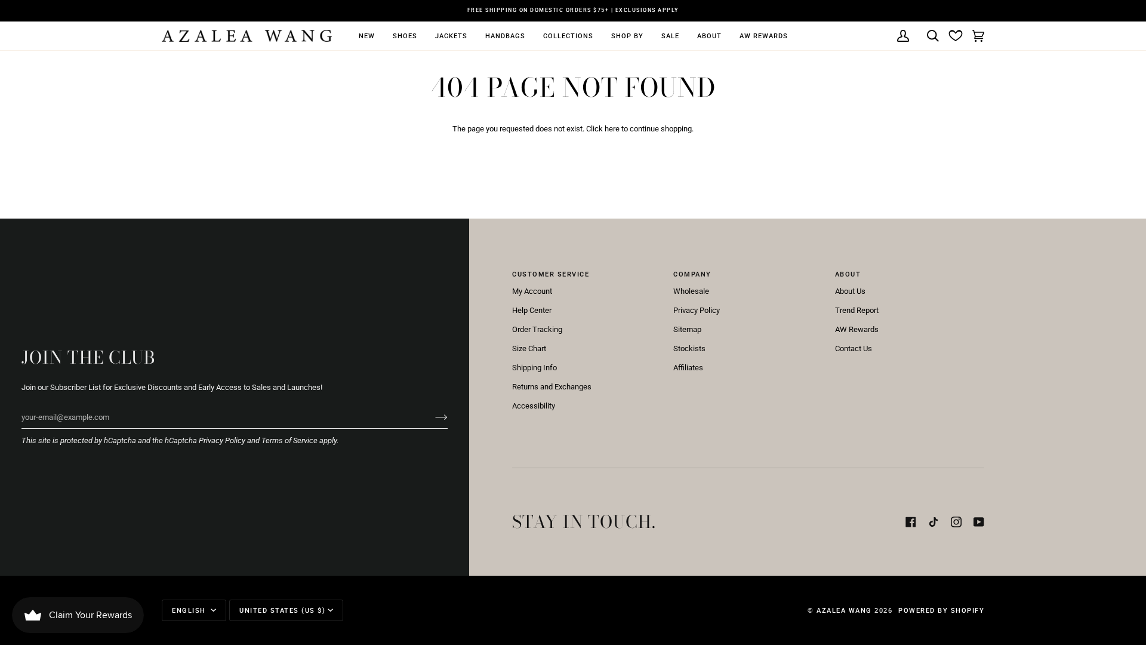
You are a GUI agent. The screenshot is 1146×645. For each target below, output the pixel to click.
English (190, 610)
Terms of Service (289, 440)
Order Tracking (537, 329)
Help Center (532, 310)
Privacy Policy (222, 440)
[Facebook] (910, 522)
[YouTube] (979, 522)
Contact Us (853, 348)
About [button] (848, 274)
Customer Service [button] (550, 274)
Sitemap (687, 329)
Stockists (689, 348)
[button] (367, 36)
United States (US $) (282, 610)
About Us (850, 291)
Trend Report (857, 310)
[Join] (432, 416)
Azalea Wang (844, 610)
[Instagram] (956, 522)
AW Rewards (857, 329)
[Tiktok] (933, 522)
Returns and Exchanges (552, 386)
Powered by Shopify (941, 610)
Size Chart (529, 348)
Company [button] (692, 274)
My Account (532, 291)
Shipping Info (534, 367)
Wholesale (691, 291)
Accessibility (533, 405)
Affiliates (688, 367)
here (612, 128)
